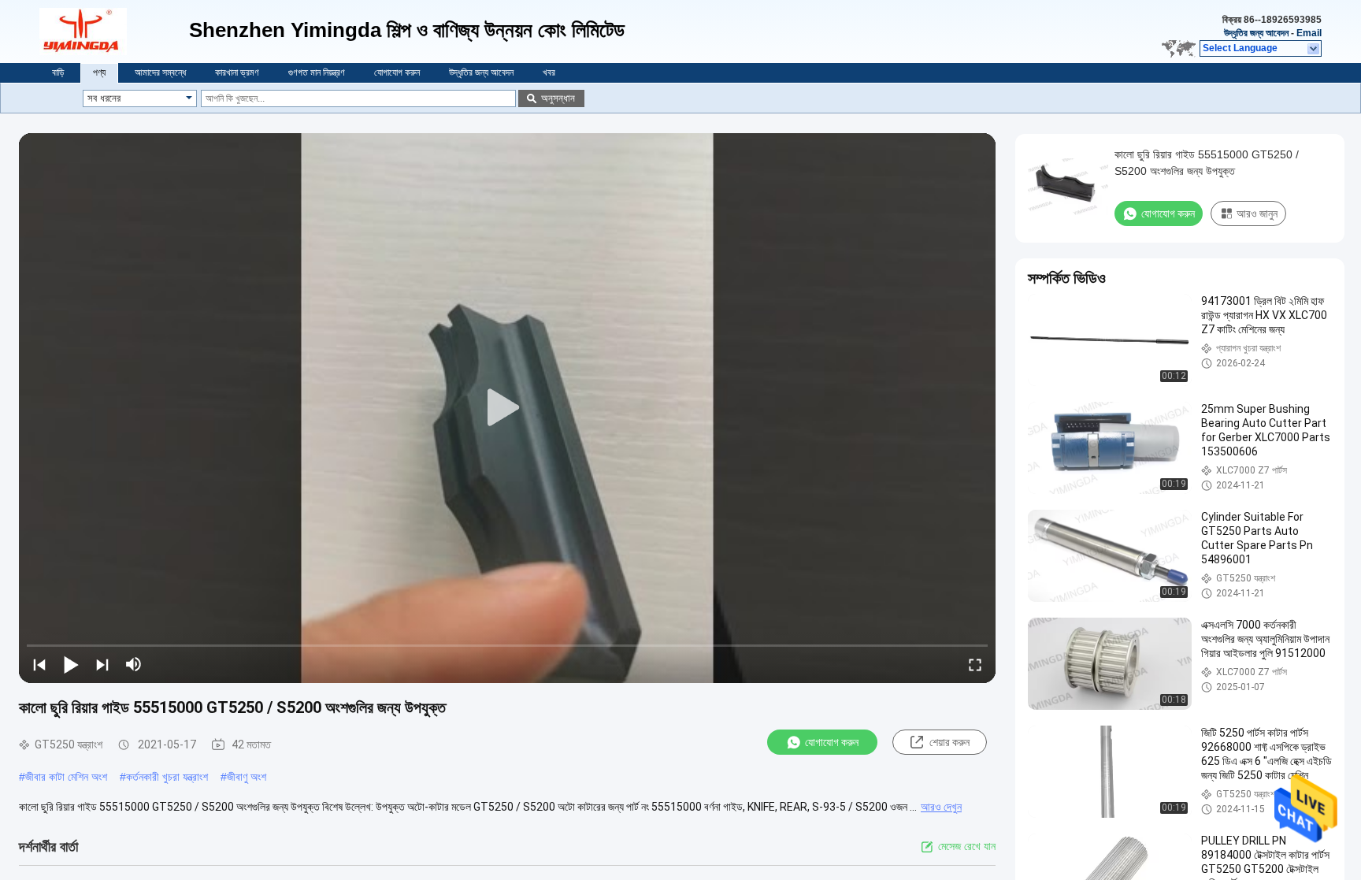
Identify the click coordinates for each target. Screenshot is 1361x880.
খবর (549, 72)
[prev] (39, 664)
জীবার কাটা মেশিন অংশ (66, 776)
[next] (102, 664)
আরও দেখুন (941, 806)
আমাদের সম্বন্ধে (160, 72)
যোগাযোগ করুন (397, 72)
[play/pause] (71, 664)
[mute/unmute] (134, 664)
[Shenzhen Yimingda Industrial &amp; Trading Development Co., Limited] (114, 31)
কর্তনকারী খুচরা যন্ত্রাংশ (167, 776)
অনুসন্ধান (558, 98)
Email (1309, 33)
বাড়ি (58, 72)
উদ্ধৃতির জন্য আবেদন (1256, 33)
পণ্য (99, 72)
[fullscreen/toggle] (975, 664)
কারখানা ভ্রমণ (237, 72)
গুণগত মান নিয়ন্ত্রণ (316, 72)
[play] (507, 408)
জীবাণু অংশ (246, 776)
